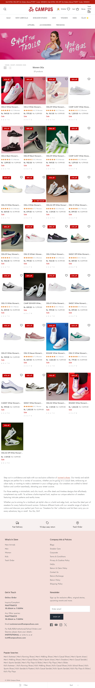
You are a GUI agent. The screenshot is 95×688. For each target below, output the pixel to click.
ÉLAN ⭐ (85, 18)
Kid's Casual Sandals (44, 668)
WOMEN (64, 18)
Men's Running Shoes (25, 656)
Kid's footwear (9, 665)
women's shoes (64, 477)
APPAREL (31, 25)
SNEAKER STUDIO (40, 18)
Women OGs (21, 65)
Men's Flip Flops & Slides (32, 662)
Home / (8, 65)
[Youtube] (56, 624)
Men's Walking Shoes (44, 656)
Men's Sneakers (62, 659)
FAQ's (52, 564)
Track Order (89, 7)
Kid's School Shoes (75, 665)
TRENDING (60, 25)
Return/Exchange (57, 576)
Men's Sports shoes (78, 656)
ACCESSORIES (45, 25)
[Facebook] (51, 624)
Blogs (52, 544)
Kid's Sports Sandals (61, 668)
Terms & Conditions (58, 556)
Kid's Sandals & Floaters (24, 668)
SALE (8, 18)
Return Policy (55, 580)
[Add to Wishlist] (21, 79)
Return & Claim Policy (58, 568)
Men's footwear (10, 656)
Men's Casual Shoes (62, 656)
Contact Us (54, 572)
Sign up (56, 617)
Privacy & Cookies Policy (60, 560)
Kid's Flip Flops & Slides (80, 668)
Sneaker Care (55, 548)
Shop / (13, 65)
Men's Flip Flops (50, 662)
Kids (6, 556)
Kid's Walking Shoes (43, 665)
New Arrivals (10, 544)
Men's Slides (63, 662)
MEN (54, 18)
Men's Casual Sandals (78, 659)
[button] (5, 110)
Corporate (54, 552)
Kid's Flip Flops (10, 671)
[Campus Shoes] (40, 9)
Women (8, 552)
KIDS (75, 18)
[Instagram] (60, 624)
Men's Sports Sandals (12, 662)
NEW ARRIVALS (21, 18)
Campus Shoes (15, 680)
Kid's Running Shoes (25, 665)
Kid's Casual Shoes (59, 665)
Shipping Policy (56, 583)
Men (6, 548)
